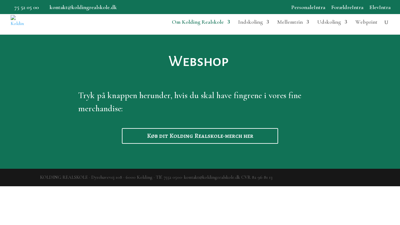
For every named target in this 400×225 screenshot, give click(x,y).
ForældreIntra (347, 7)
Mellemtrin (290, 22)
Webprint (366, 22)
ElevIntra (380, 7)
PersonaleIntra (308, 7)
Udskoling (329, 22)
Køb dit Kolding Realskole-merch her (200, 136)
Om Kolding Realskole (198, 22)
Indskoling (250, 22)
